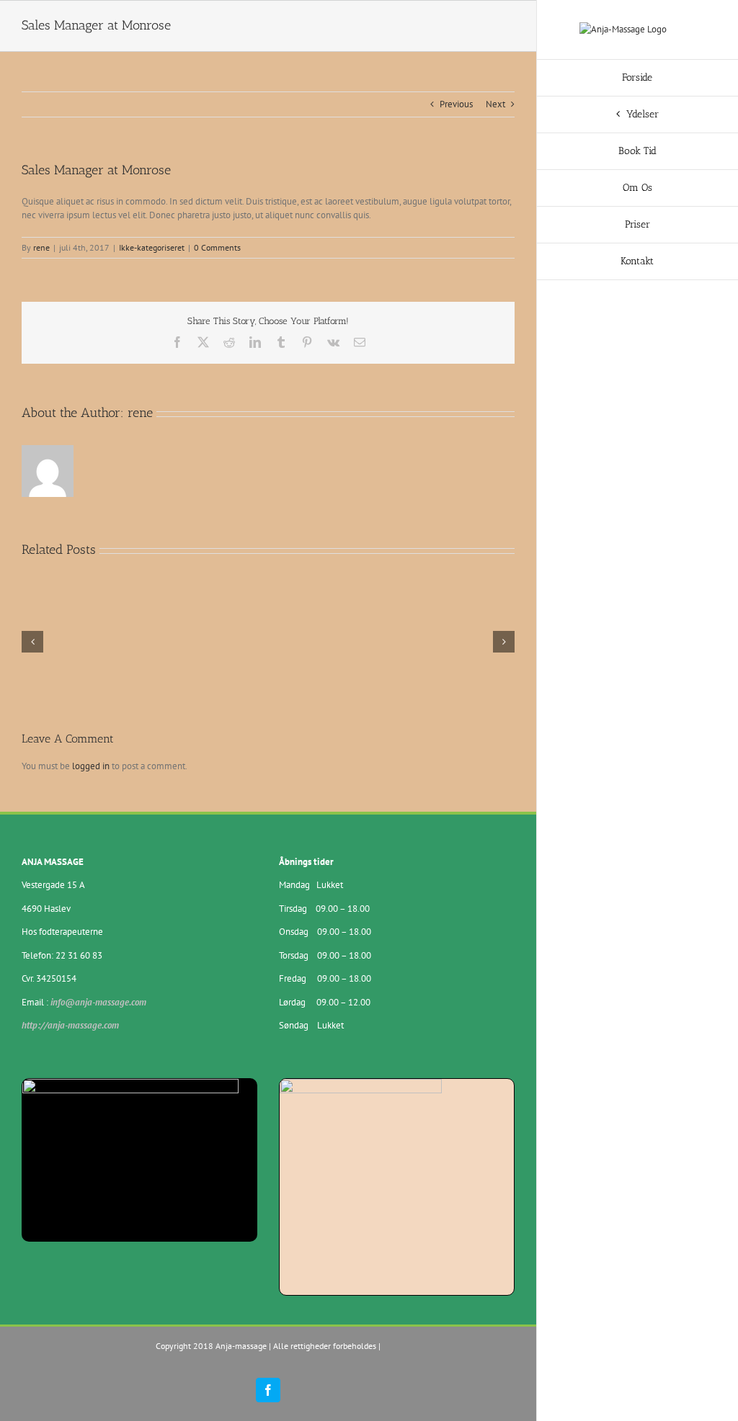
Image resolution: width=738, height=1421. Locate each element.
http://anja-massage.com (70, 1025)
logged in (91, 766)
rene (41, 247)
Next (495, 104)
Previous (456, 104)
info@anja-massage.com (98, 1002)
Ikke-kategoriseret (151, 247)
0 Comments (217, 247)
